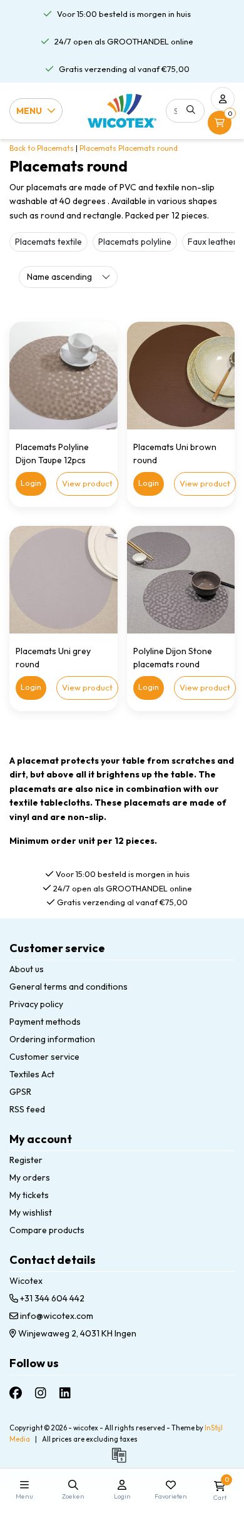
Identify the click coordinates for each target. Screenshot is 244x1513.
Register (26, 1160)
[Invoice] (122, 1461)
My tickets (29, 1195)
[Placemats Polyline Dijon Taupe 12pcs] (63, 376)
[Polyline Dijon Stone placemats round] (181, 580)
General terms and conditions (68, 986)
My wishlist (30, 1212)
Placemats (97, 148)
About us (26, 969)
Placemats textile (48, 241)
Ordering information (52, 1039)
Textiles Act (31, 1074)
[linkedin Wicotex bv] (65, 1392)
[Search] (190, 110)
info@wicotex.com (56, 1315)
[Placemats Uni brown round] (181, 376)
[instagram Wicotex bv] (40, 1392)
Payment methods (45, 1021)
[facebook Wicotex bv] (15, 1392)
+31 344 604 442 (51, 1298)
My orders (29, 1177)
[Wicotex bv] (122, 110)
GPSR (20, 1091)
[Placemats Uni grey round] (63, 580)
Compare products (46, 1230)
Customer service (44, 1056)
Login (31, 483)
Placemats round (148, 148)
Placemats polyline (134, 241)
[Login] (223, 99)
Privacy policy (36, 1004)
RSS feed (27, 1109)
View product (87, 483)
